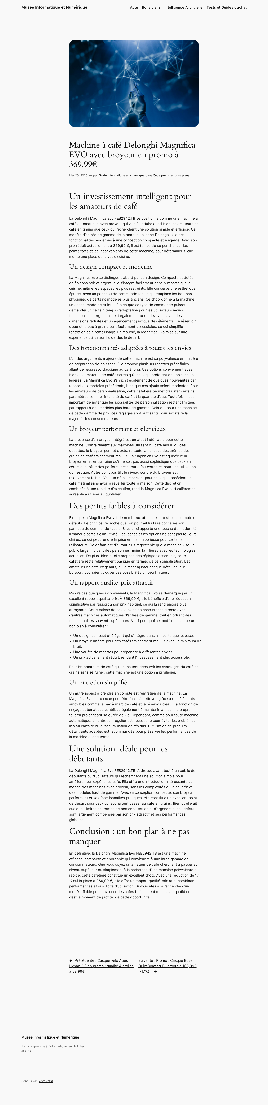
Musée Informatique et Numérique (54, 7)
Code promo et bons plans (171, 175)
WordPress (46, 1081)
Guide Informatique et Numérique (121, 175)
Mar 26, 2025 (78, 175)
